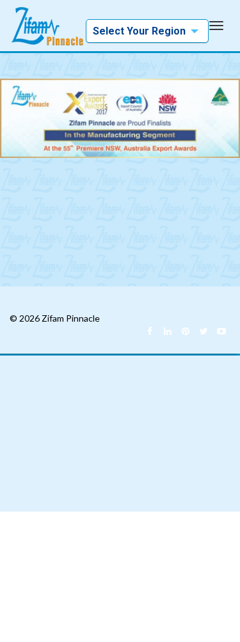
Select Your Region (139, 34)
